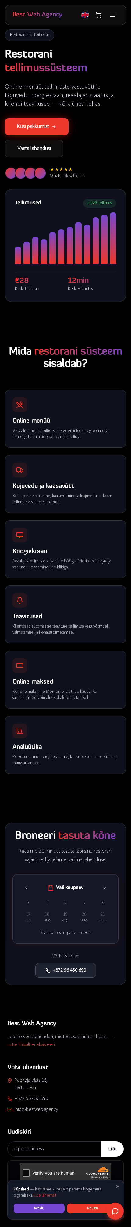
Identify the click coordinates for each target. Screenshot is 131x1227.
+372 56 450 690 (69, 970)
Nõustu (92, 1208)
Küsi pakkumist (33, 127)
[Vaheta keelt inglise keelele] (85, 15)
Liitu (112, 1149)
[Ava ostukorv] (98, 14)
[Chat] (115, 1211)
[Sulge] (117, 1186)
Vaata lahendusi (34, 148)
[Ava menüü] (112, 15)
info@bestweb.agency (36, 1109)
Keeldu (39, 1208)
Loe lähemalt (45, 1195)
